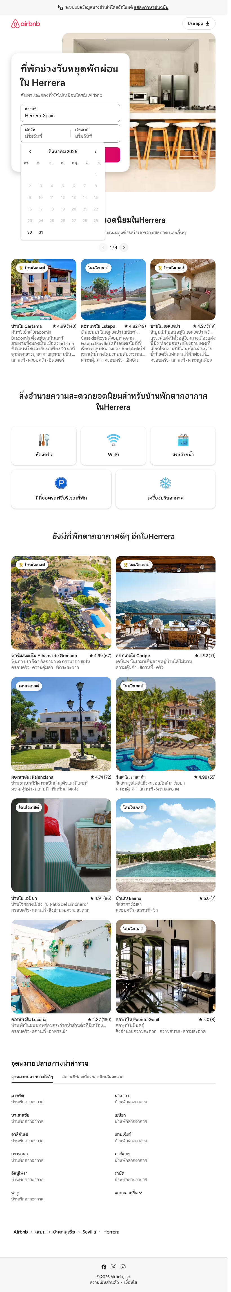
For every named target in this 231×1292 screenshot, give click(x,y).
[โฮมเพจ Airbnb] (25, 23)
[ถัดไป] (123, 247)
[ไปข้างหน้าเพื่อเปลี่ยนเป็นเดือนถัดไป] (95, 151)
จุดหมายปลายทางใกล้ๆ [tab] (32, 1076)
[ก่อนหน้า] (103, 247)
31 (41, 232)
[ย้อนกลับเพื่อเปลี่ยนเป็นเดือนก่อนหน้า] (30, 151)
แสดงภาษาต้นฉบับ (151, 7)
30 (29, 232)
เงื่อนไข (130, 1282)
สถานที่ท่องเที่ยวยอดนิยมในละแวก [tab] (92, 1076)
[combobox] (70, 115)
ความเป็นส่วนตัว (104, 1282)
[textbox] (45, 136)
